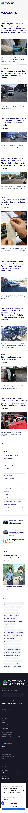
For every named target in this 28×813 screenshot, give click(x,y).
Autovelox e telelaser (7, 732)
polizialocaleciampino (9, 638)
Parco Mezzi (4, 720)
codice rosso (14, 609)
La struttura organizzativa (8, 711)
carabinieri (19, 607)
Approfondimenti (7, 458)
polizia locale (20, 632)
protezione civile (8, 644)
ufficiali (18, 663)
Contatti (3, 722)
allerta (12, 607)
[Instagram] (7, 743)
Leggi (6, 494)
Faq (2, 762)
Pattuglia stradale (6, 739)
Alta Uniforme (5, 716)
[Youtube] (11, 743)
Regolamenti (8, 497)
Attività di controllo (8, 465)
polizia (20, 629)
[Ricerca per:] (14, 444)
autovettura (4, 115)
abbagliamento (4, 156)
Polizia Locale (8, 510)
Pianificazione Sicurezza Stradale (12, 501)
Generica (5, 481)
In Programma (7, 488)
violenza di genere (17, 666)
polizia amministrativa (9, 632)
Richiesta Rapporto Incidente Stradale (12, 703)
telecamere (15, 658)
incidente (3, 259)
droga (5, 615)
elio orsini (6, 618)
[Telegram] (5, 743)
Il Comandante (5, 714)
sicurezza (6, 652)
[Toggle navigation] (22, 3)
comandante (7, 612)
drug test (16, 615)
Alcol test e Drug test (7, 734)
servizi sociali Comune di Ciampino (12, 649)
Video (3, 758)
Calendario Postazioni (6, 752)
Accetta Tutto (13, 809)
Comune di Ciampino (6, 760)
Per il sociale (5, 718)
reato (5, 646)
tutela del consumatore (16, 661)
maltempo (13, 624)
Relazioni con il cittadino (9, 504)
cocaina (3, 197)
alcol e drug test (5, 21)
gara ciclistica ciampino (9, 621)
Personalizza (13, 803)
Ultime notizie (6, 507)
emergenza (13, 618)
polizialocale (7, 635)
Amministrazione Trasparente (11, 455)
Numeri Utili (4, 750)
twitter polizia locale (9, 663)
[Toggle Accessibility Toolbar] (3, 803)
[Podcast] (9, 743)
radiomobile (17, 644)
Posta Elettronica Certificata (8, 756)
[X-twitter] (3, 743)
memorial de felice (8, 626)
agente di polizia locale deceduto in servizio (12, 603)
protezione (17, 641)
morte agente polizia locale (10, 629)
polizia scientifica (8, 641)
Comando (5, 472)
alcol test (6, 607)
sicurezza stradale (8, 655)
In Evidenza (6, 485)
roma (10, 646)
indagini (6, 624)
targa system (7, 658)
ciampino (6, 609)
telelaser (6, 661)
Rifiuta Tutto (14, 806)
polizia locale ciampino (18, 635)
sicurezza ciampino (15, 652)
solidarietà (17, 655)
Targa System (5, 741)
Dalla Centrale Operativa (9, 475)
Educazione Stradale (8, 478)
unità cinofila (7, 666)
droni (11, 615)
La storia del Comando (7, 709)
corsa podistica (15, 612)
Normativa (6, 491)
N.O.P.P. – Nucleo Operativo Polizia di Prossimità (13, 736)
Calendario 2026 (7, 468)
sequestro (16, 646)
